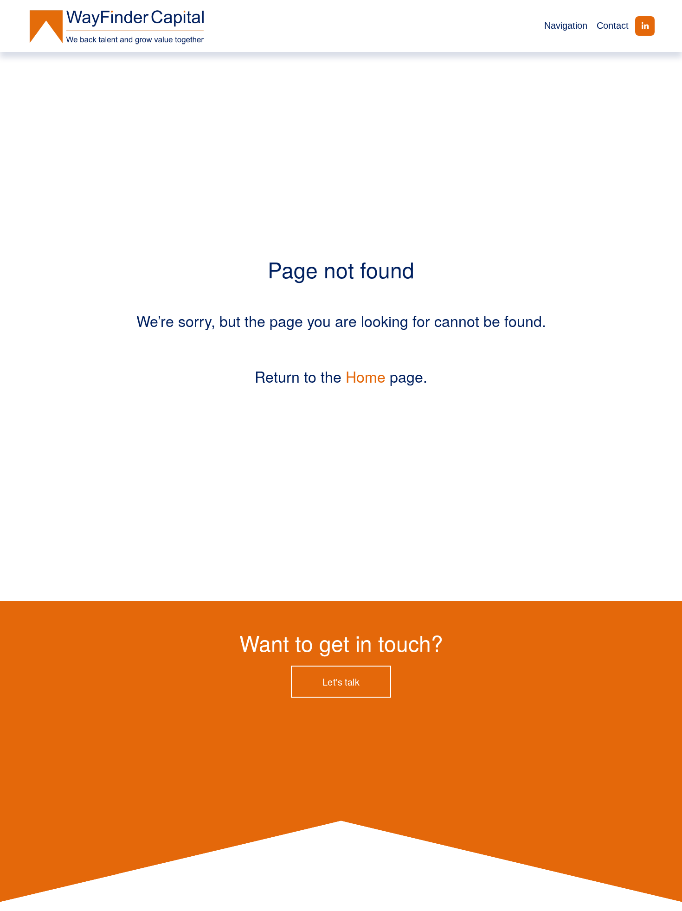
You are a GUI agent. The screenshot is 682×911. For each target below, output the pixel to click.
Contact (613, 25)
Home (366, 376)
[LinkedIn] (645, 26)
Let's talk (341, 681)
